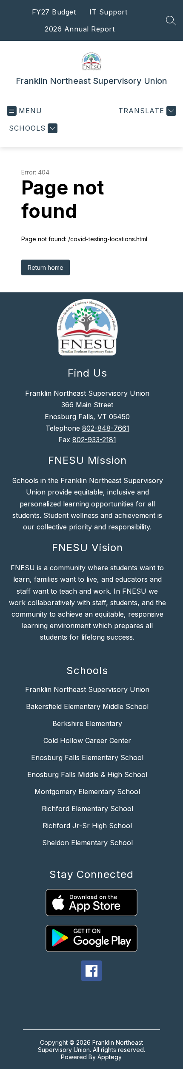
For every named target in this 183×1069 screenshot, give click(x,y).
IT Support (108, 12)
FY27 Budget (54, 12)
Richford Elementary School (87, 808)
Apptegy (109, 1056)
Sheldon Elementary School (87, 842)
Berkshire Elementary (87, 723)
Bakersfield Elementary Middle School (87, 706)
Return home (45, 267)
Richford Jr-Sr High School (87, 825)
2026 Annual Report (79, 29)
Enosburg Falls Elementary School (87, 757)
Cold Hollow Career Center (87, 740)
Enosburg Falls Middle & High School (87, 774)
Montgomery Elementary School (87, 791)
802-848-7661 (105, 428)
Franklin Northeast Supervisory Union (87, 689)
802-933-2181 (94, 439)
